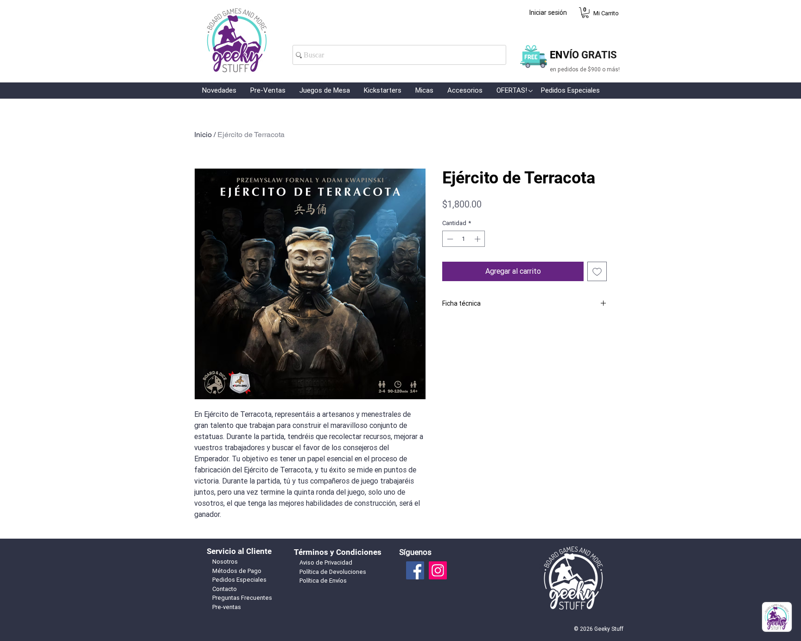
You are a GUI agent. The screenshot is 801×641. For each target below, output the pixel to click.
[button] (585, 12)
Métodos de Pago (236, 570)
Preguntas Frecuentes (242, 597)
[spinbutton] (464, 239)
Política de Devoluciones (332, 571)
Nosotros (225, 561)
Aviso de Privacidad (325, 562)
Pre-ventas (226, 606)
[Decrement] (449, 239)
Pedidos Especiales (239, 579)
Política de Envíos (323, 580)
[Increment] (478, 239)
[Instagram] (438, 570)
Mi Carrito (606, 13)
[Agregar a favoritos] (597, 271)
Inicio (203, 134)
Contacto (224, 588)
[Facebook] (415, 570)
